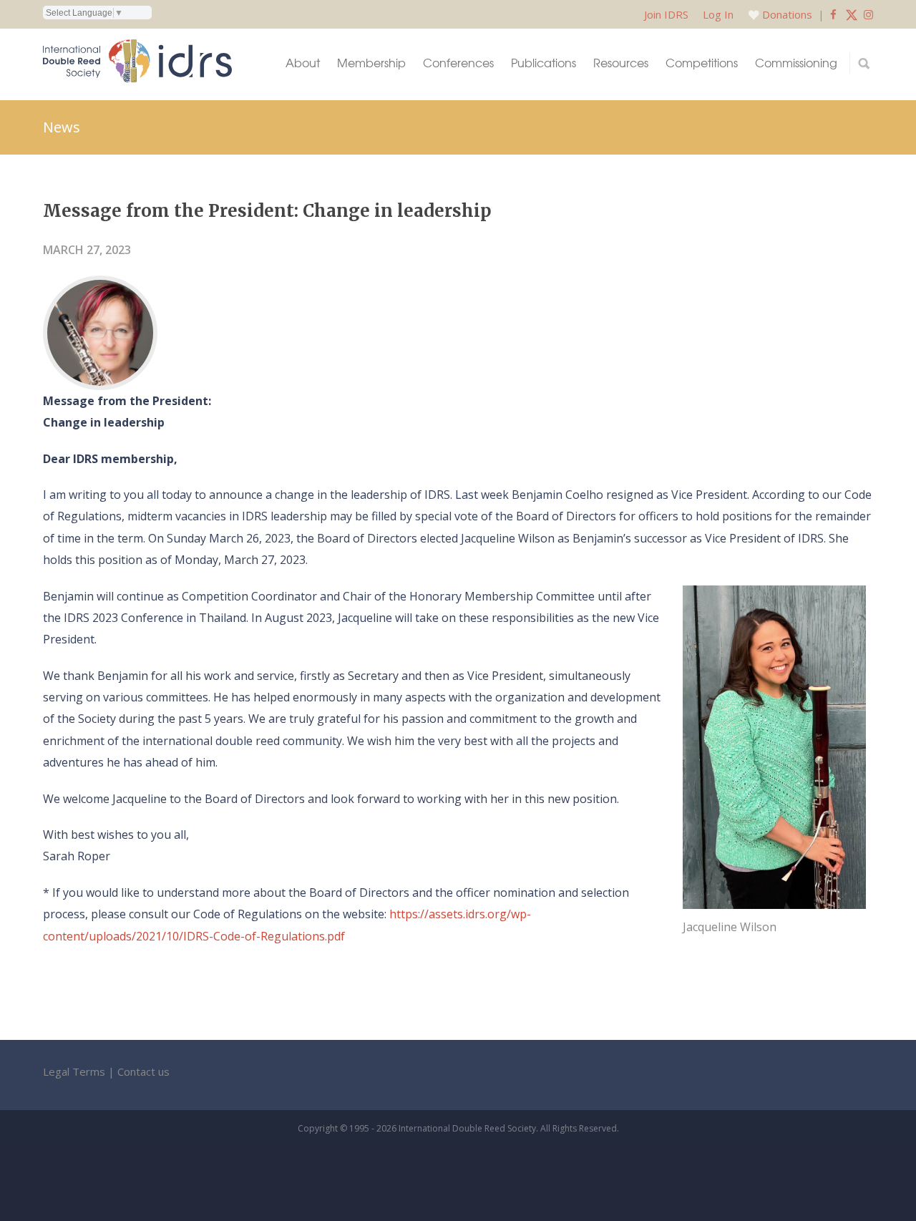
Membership (371, 62)
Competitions (702, 62)
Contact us (143, 1071)
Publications (543, 62)
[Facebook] (833, 14)
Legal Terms (74, 1071)
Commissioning (796, 62)
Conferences (458, 62)
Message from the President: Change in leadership (267, 211)
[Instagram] (868, 14)
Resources (620, 62)
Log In (718, 14)
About (303, 62)
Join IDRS (666, 14)
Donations (787, 14)
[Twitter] (851, 14)
